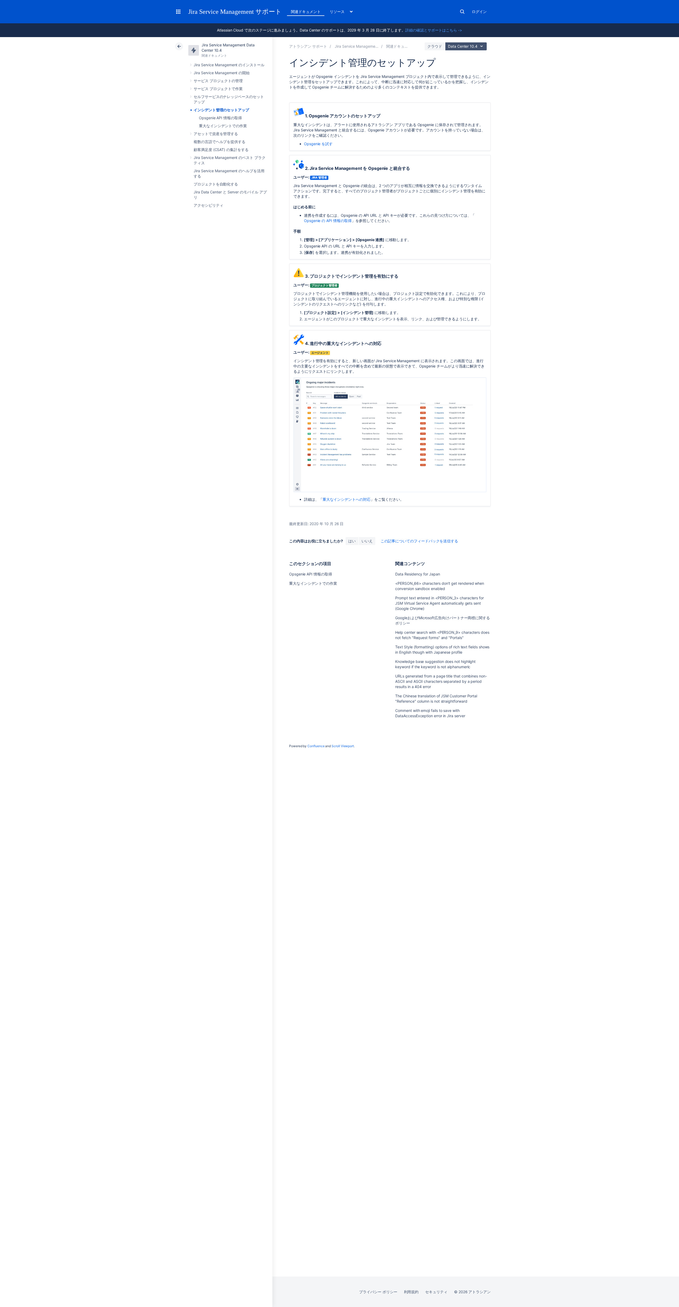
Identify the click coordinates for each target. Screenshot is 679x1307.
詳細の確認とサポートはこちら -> (433, 30)
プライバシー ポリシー (378, 1292)
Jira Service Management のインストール (229, 65)
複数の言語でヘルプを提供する (219, 141)
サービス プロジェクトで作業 (218, 88)
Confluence (315, 746)
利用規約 (411, 1292)
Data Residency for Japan (417, 574)
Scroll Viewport (343, 746)
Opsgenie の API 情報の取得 (328, 220)
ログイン (479, 11)
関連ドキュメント (305, 11)
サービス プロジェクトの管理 (218, 80)
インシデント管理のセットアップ (221, 110)
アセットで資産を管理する (216, 133)
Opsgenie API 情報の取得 (220, 118)
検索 (462, 11)
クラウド (434, 46)
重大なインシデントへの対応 (347, 499)
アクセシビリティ (208, 205)
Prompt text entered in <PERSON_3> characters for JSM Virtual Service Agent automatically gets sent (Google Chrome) (439, 603)
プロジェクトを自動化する (216, 184)
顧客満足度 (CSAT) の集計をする (221, 149)
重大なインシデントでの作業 (223, 125)
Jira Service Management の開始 (222, 72)
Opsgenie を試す (318, 143)
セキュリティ (436, 1292)
